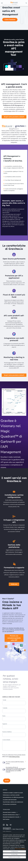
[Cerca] (26, 3)
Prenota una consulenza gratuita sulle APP (14, 638)
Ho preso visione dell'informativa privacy (15, 762)
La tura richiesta (6, 739)
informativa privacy (14, 756)
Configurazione (14, 851)
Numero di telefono (7, 731)
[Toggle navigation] (2, 3)
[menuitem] (14, 793)
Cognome (4, 723)
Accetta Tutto (14, 854)
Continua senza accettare (14, 857)
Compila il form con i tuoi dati (11, 697)
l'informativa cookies (20, 849)
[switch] (3, 762)
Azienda (5, 708)
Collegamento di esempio (10, 19)
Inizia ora (14, 584)
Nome (3, 715)
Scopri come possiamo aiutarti (14, 117)
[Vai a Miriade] (14, 3)
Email (4, 700)
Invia (7, 780)
